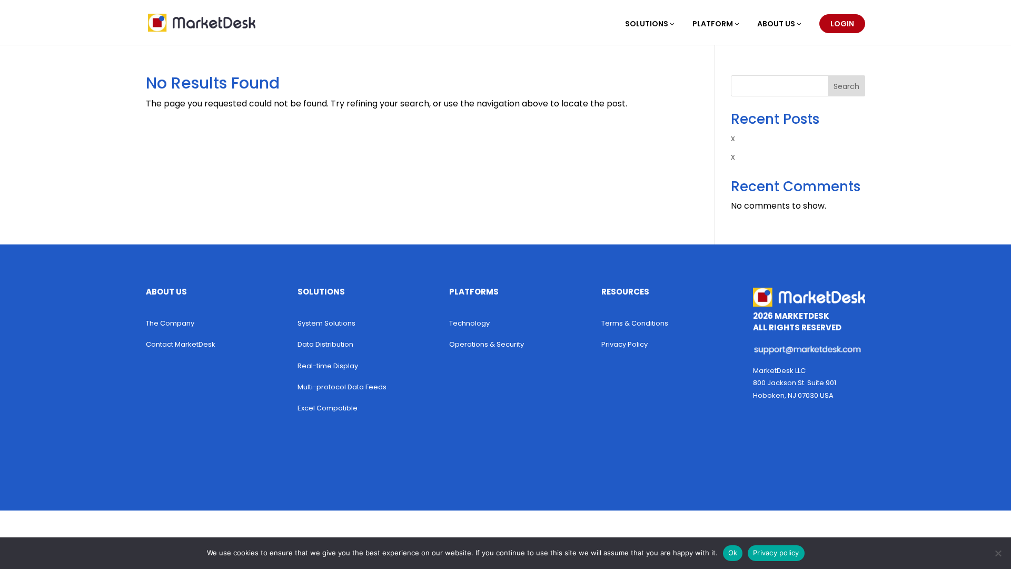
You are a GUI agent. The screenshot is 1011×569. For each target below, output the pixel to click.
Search (846, 86)
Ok (733, 552)
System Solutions (326, 323)
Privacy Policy (624, 344)
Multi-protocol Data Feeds (342, 387)
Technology (469, 323)
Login (842, 23)
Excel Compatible (328, 408)
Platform (712, 24)
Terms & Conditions (634, 323)
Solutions (646, 24)
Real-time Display (328, 366)
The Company (170, 323)
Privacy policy (776, 552)
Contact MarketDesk (180, 344)
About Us (776, 24)
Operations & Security (486, 344)
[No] (998, 553)
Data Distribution (325, 344)
